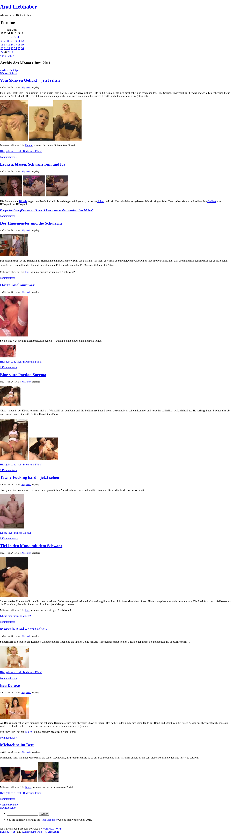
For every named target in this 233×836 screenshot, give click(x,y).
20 (2, 48)
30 (12, 52)
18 (19, 44)
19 (22, 44)
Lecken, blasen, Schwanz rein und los (32, 164)
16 (12, 44)
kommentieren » (8, 157)
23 (12, 48)
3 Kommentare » (9, 538)
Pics (27, 272)
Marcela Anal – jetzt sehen (23, 629)
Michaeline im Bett (17, 745)
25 (19, 48)
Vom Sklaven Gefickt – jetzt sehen (30, 80)
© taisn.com (52, 831)
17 (15, 44)
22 (8, 48)
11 (19, 40)
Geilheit (211, 201)
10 (15, 40)
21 (5, 48)
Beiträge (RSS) (8, 831)
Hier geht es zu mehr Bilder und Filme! (21, 151)
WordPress (48, 828)
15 (8, 44)
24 (15, 48)
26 (22, 48)
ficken (100, 201)
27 (2, 52)
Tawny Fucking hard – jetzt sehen (29, 477)
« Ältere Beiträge (9, 70)
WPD (59, 828)
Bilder (28, 731)
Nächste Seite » (8, 73)
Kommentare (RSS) (32, 831)
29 (8, 52)
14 (5, 44)
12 (22, 40)
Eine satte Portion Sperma (23, 374)
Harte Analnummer (17, 285)
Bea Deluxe (10, 685)
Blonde (23, 201)
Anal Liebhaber (18, 7)
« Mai (3, 55)
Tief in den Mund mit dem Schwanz (31, 545)
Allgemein (26, 87)
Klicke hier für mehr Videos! (15, 532)
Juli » (11, 55)
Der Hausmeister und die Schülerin (31, 223)
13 (2, 44)
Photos (28, 145)
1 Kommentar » (8, 367)
